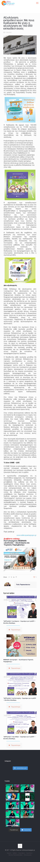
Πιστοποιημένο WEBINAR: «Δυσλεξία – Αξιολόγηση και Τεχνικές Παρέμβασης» (17, 543)
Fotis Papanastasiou (23, 584)
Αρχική (9, 853)
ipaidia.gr (11, 532)
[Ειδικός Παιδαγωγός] (8, 3)
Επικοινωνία (27, 855)
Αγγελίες (29, 853)
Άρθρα (15, 853)
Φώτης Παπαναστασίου (15, 855)
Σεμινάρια (21, 853)
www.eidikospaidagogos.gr (26, 535)
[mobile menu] (37, 3)
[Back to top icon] (20, 846)
